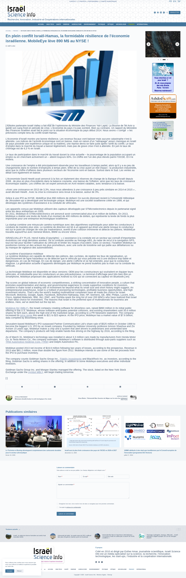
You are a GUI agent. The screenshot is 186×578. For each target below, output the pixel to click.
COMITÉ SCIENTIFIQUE (108, 1)
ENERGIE (66, 24)
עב (44, 569)
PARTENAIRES (93, 1)
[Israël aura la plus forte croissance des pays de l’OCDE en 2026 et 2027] (93, 431)
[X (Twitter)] (155, 12)
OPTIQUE (110, 24)
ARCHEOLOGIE (121, 24)
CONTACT (72, 1)
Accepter (9, 571)
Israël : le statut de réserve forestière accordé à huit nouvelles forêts (29, 536)
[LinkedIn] (161, 12)
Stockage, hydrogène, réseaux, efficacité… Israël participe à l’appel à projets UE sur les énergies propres (162, 536)
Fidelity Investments (71, 358)
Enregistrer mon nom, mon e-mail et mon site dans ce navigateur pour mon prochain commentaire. (86, 504)
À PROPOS (82, 1)
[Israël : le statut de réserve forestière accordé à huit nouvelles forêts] (8, 536)
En (174, 1)
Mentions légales (101, 574)
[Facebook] (158, 12)
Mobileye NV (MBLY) (17, 308)
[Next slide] (177, 44)
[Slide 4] (167, 60)
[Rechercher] (167, 12)
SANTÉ (58, 24)
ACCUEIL (41, 24)
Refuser (19, 571)
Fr (170, 1)
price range (26, 315)
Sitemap (109, 574)
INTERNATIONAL (142, 24)
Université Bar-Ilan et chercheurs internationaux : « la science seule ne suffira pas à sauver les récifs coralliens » (118, 536)
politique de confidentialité (73, 507)
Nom (60, 476)
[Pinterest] (87, 386)
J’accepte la (70, 507)
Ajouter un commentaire (66, 484)
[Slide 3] (164, 60)
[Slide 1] (158, 60)
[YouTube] (164, 12)
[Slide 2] (161, 60)
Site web (110, 476)
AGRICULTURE (76, 24)
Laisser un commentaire (66, 514)
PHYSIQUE (101, 24)
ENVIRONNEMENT (90, 24)
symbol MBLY (35, 372)
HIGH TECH (50, 24)
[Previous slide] (148, 44)
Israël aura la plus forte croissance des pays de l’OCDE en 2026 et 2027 (91, 450)
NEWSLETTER (174, 12)
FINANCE (131, 24)
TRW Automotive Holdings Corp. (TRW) (27, 341)
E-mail (85, 476)
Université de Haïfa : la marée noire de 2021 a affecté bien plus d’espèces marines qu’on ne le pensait (74, 536)
